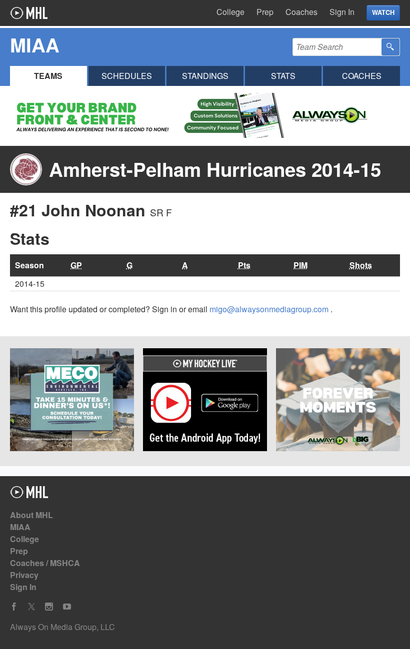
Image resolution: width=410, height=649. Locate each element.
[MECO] (72, 401)
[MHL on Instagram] (49, 607)
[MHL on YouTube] (67, 607)
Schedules (127, 75)
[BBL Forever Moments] (338, 401)
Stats (283, 75)
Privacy (24, 575)
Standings (205, 75)
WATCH (383, 12)
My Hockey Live (29, 13)
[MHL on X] (31, 607)
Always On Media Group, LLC (62, 627)
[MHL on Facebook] (14, 607)
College (230, 11)
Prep (265, 11)
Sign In (342, 11)
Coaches (302, 11)
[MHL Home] (29, 495)
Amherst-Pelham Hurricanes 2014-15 (215, 169)
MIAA (20, 527)
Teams (48, 75)
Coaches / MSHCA (45, 563)
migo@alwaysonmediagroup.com (270, 309)
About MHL (31, 515)
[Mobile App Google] (205, 401)
